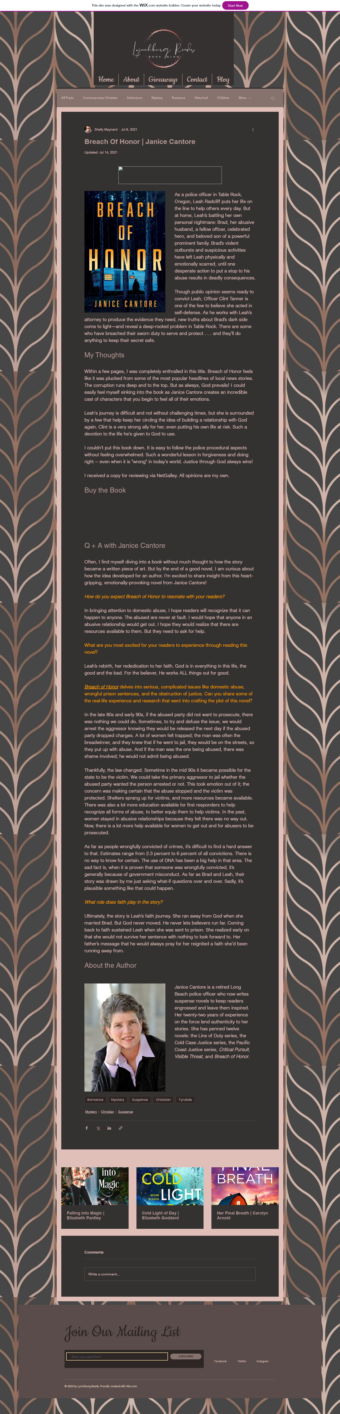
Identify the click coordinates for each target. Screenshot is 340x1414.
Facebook (220, 1361)
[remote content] (170, 522)
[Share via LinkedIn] (109, 1128)
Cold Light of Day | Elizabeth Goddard (160, 1215)
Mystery (157, 98)
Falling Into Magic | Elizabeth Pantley (85, 1215)
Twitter (242, 1361)
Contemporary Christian (100, 98)
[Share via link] (120, 1128)
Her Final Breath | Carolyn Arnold (242, 1215)
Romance (178, 98)
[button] (273, 98)
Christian (163, 1099)
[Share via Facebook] (86, 1128)
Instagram (263, 1361)
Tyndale (185, 1099)
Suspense (140, 1099)
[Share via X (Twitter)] (98, 1128)
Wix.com (131, 1386)
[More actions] (253, 129)
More (242, 98)
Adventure (134, 98)
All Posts (67, 98)
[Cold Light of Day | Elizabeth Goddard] (170, 1186)
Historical (201, 98)
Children (223, 98)
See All (274, 1159)
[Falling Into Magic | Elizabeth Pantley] (95, 1186)
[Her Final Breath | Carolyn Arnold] (245, 1186)
